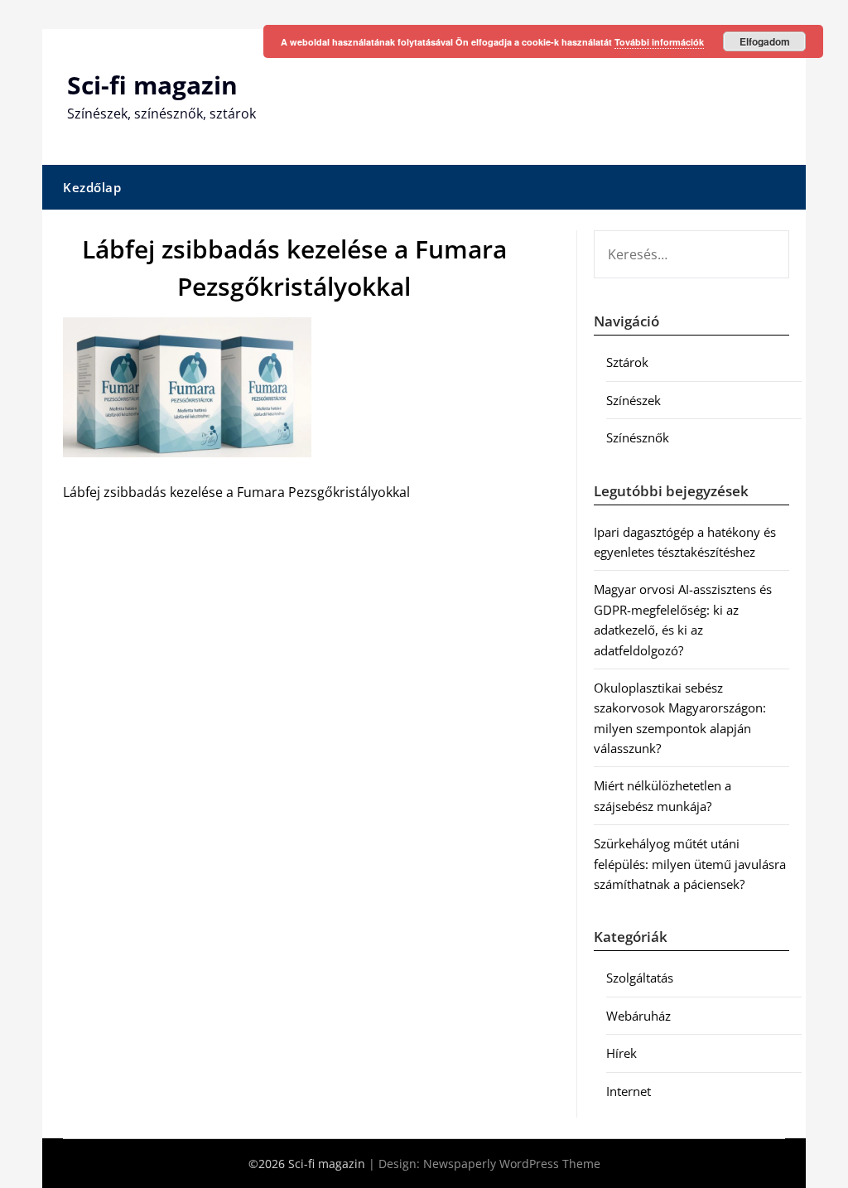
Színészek (633, 400)
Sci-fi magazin (152, 85)
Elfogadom (765, 41)
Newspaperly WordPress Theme (511, 1163)
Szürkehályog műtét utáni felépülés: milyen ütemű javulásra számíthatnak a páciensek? (690, 863)
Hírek (621, 1053)
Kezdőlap (92, 187)
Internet (628, 1091)
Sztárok (627, 362)
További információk (659, 42)
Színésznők (637, 437)
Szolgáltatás (639, 977)
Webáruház (638, 1015)
